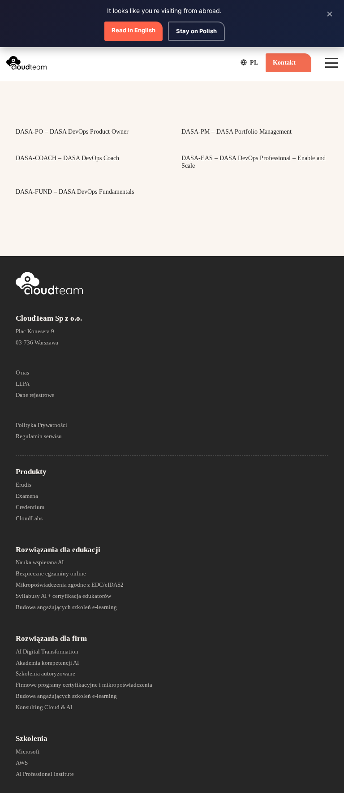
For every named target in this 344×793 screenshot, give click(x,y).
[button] (248, 62)
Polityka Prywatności (41, 425)
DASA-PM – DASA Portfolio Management (236, 131)
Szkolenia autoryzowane (45, 673)
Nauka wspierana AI (40, 562)
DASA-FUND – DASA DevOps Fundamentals (75, 191)
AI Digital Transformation (47, 651)
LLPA (23, 383)
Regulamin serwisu (39, 436)
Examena (27, 495)
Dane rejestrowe (35, 395)
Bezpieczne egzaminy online (51, 573)
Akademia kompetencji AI (47, 662)
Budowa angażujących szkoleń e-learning (66, 607)
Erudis (23, 484)
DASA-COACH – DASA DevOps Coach (67, 158)
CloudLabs (29, 518)
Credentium (30, 507)
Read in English (133, 30)
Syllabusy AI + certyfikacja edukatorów (63, 596)
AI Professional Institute (45, 774)
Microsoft (27, 751)
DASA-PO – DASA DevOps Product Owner (72, 131)
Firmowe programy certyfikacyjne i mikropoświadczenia (84, 684)
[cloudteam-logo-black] (26, 63)
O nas (22, 372)
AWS (22, 762)
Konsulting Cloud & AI (44, 707)
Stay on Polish (196, 31)
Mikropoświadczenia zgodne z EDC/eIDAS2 (70, 584)
